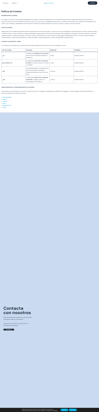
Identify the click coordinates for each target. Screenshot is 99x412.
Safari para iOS (7, 105)
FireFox (5, 99)
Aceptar (64, 410)
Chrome (5, 101)
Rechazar (73, 410)
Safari (4, 103)
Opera (4, 107)
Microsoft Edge (7, 97)
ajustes (55, 410)
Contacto (9, 329)
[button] (9, 3)
